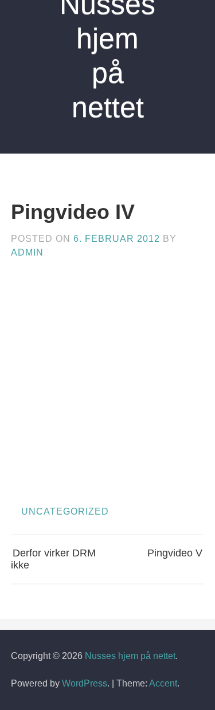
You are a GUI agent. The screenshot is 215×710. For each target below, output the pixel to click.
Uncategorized (65, 511)
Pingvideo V (174, 553)
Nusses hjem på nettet (130, 656)
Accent (163, 683)
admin (27, 252)
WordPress (84, 683)
